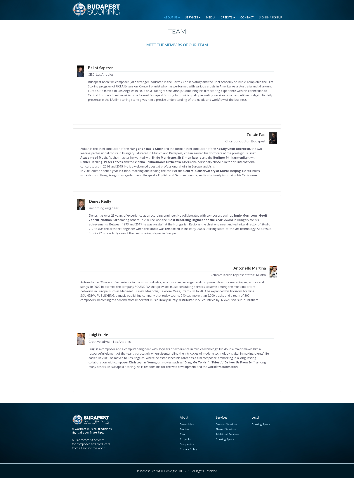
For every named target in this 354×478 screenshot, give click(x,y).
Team (183, 434)
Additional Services (228, 434)
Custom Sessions (226, 424)
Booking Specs (225, 439)
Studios (184, 429)
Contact (247, 17)
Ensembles (187, 424)
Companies (187, 444)
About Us (171, 17)
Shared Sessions (226, 429)
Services (192, 17)
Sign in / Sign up (270, 17)
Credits (227, 17)
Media (210, 17)
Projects (185, 439)
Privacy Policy (188, 449)
